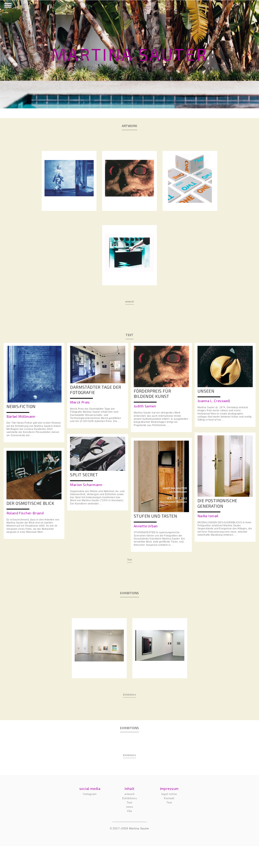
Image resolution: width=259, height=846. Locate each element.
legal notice (169, 794)
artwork (129, 301)
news (129, 806)
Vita (129, 811)
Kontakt (169, 798)
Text (129, 559)
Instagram (90, 794)
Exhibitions (129, 694)
